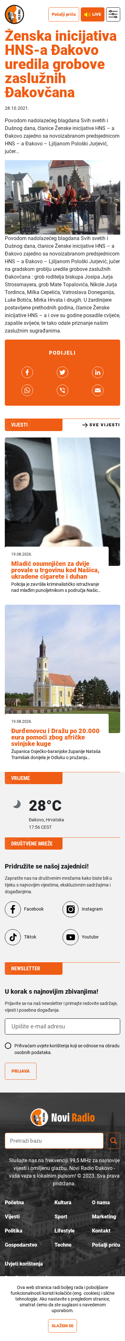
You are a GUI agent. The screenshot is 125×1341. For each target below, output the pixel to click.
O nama (101, 1202)
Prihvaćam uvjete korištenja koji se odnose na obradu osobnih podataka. (67, 1049)
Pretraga (113, 1141)
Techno (62, 1245)
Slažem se (62, 1325)
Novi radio (14, 14)
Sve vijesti (104, 424)
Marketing (104, 1217)
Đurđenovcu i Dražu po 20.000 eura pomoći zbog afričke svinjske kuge (55, 737)
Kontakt (101, 1231)
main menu (113, 14)
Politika (13, 1231)
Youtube (90, 936)
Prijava (21, 1071)
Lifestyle (64, 1231)
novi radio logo (73, 1117)
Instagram (92, 909)
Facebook (34, 909)
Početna (14, 1202)
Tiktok (30, 936)
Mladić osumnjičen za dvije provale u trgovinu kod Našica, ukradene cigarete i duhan (55, 570)
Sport (60, 1217)
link (27, 372)
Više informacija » (62, 1316)
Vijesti (12, 1217)
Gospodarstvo (21, 1245)
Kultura (62, 1202)
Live (96, 14)
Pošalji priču (64, 14)
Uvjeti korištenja (24, 1264)
